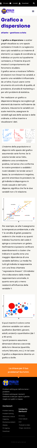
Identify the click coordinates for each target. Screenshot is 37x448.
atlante (5, 33)
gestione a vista (18, 33)
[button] (33, 3)
